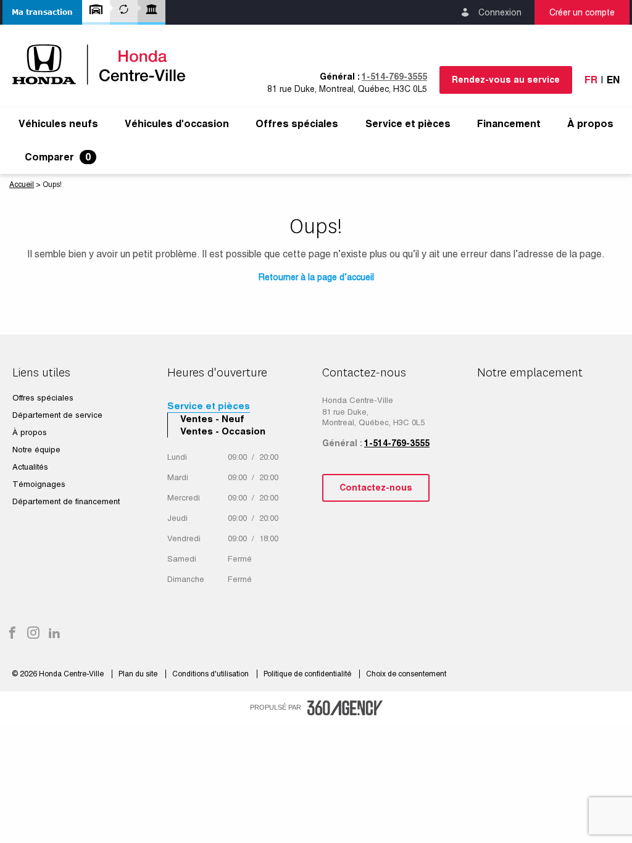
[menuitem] (58, 124)
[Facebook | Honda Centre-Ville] (12, 633)
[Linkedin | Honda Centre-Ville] (54, 633)
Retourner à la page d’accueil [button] (316, 277)
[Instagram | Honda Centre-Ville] (33, 633)
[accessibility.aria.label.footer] (345, 707)
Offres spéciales (297, 124)
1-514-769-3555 (394, 76)
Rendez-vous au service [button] (506, 80)
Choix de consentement (406, 674)
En (613, 80)
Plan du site (138, 674)
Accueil (21, 184)
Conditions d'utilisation (211, 674)
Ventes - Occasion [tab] (222, 431)
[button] (42, 12)
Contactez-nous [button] (375, 487)
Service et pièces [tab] (208, 406)
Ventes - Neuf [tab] (212, 418)
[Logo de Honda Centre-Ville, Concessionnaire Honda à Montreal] (105, 64)
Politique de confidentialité (308, 674)
